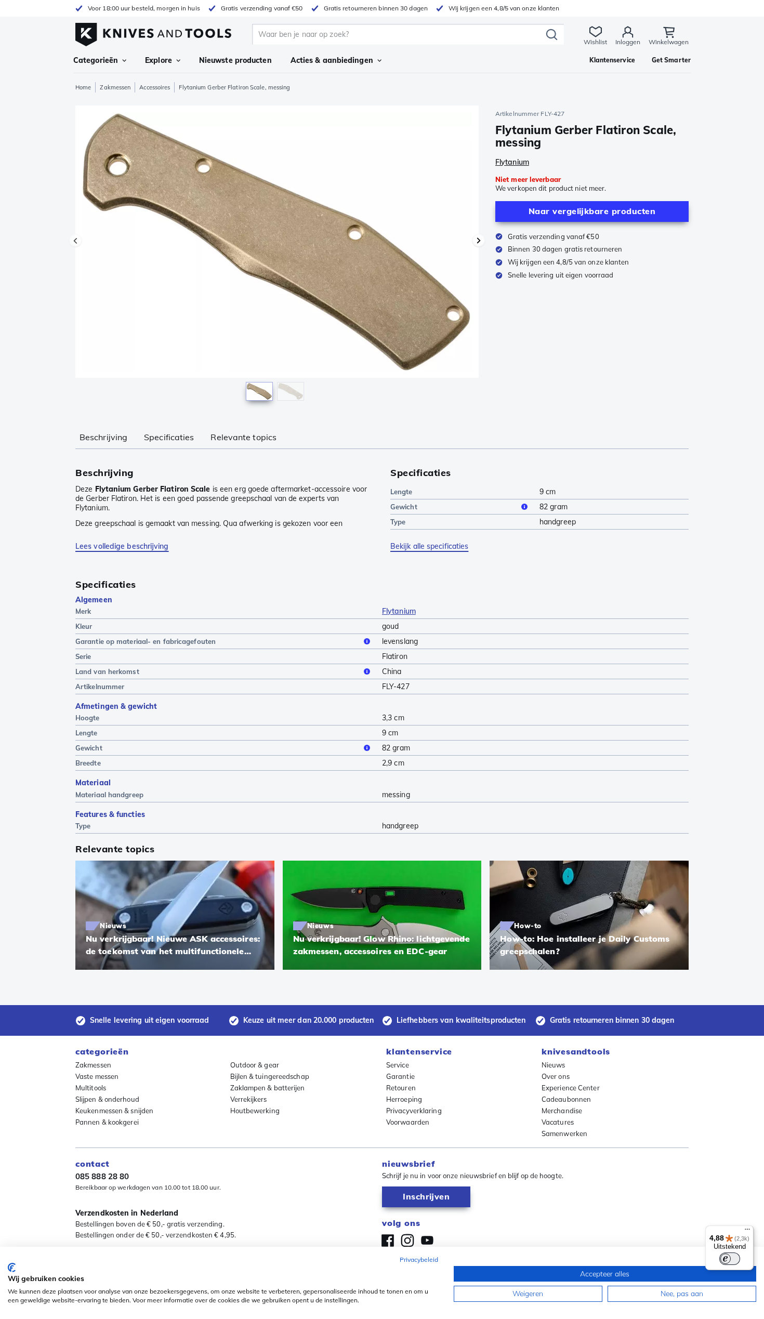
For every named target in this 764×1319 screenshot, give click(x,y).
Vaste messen (96, 1076)
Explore (158, 60)
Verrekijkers (248, 1099)
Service (397, 1065)
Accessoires (154, 87)
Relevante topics (243, 437)
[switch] (729, 1258)
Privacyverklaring (414, 1110)
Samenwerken (564, 1133)
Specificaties (169, 437)
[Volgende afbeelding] (478, 240)
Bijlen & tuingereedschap (269, 1076)
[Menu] (747, 1231)
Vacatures (558, 1122)
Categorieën (95, 60)
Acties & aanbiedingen (332, 60)
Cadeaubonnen (566, 1099)
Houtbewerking (255, 1110)
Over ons (556, 1076)
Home (83, 87)
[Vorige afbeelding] (75, 240)
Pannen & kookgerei (107, 1122)
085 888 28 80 (102, 1176)
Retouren (401, 1088)
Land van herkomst (107, 671)
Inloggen (627, 42)
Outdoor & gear (254, 1065)
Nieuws (553, 1065)
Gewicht (403, 507)
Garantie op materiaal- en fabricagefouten (145, 641)
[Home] (153, 32)
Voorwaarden (407, 1122)
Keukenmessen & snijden (114, 1110)
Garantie (400, 1076)
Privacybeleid (419, 1259)
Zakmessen (115, 87)
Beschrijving (103, 437)
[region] (277, 255)
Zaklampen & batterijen (267, 1088)
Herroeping (404, 1099)
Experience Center (571, 1088)
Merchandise (562, 1110)
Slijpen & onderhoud (107, 1099)
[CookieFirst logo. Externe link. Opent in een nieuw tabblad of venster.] (12, 1267)
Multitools (90, 1088)
